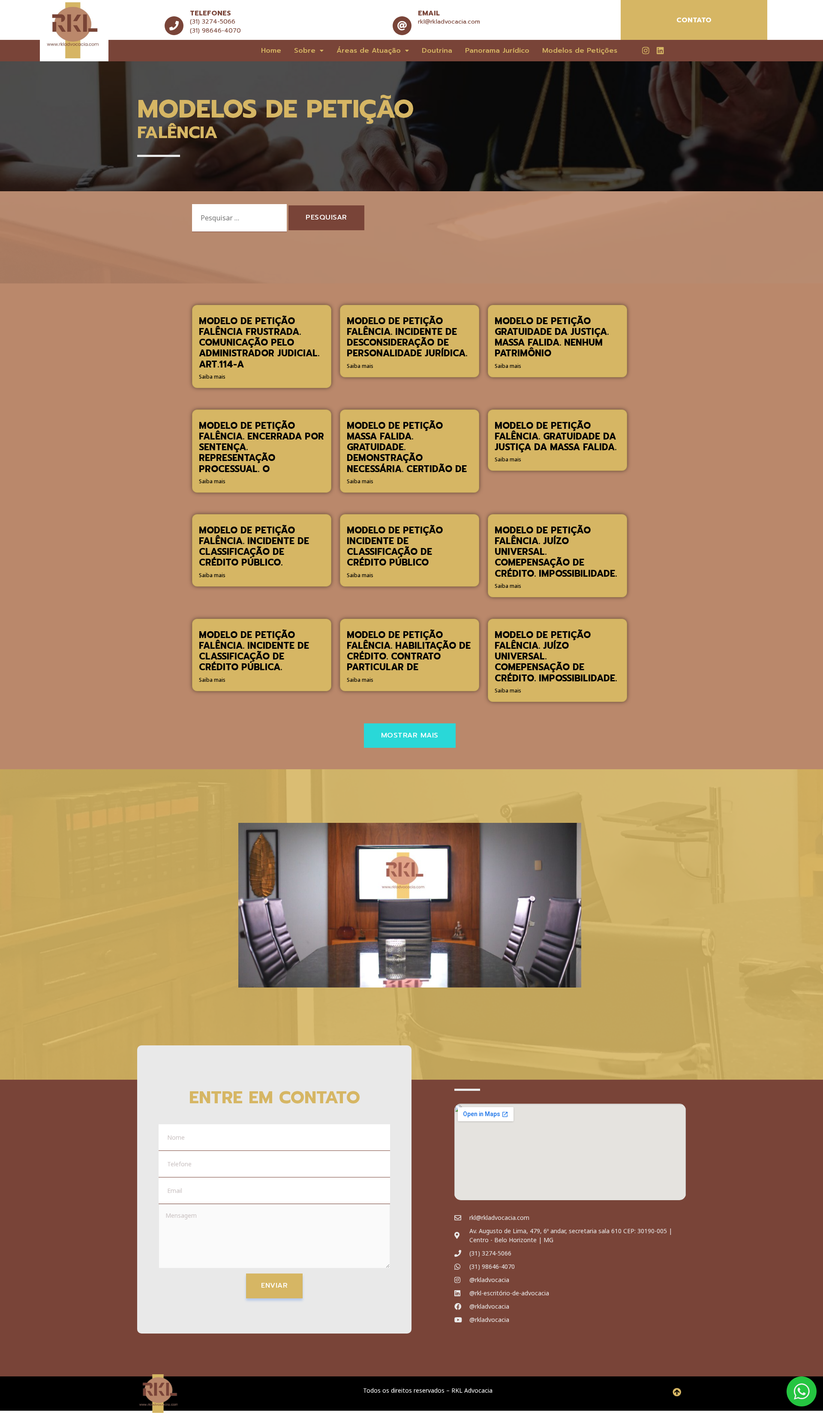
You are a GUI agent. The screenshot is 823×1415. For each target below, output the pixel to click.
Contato (694, 20)
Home (271, 50)
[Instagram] (645, 50)
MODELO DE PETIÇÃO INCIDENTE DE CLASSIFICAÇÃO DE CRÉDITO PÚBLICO (395, 547)
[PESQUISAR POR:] (239, 218)
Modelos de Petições (579, 50)
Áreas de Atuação (368, 50)
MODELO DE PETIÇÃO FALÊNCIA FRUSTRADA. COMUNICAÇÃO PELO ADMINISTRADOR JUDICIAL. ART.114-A (259, 342)
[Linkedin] (660, 50)
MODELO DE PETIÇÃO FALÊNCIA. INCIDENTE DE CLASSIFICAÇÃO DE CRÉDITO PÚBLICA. (254, 651)
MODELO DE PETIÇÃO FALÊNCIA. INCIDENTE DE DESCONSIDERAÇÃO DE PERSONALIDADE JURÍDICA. (407, 337)
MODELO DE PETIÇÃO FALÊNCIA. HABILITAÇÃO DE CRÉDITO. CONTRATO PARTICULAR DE (409, 651)
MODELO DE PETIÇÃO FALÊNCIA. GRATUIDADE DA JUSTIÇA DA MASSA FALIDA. (555, 436)
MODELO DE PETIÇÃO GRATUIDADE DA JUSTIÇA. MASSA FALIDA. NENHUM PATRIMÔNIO (552, 337)
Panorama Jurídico (497, 50)
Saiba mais (212, 376)
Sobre (304, 50)
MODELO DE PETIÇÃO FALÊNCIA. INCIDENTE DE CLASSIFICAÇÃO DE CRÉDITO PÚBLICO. (254, 547)
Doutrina (437, 50)
